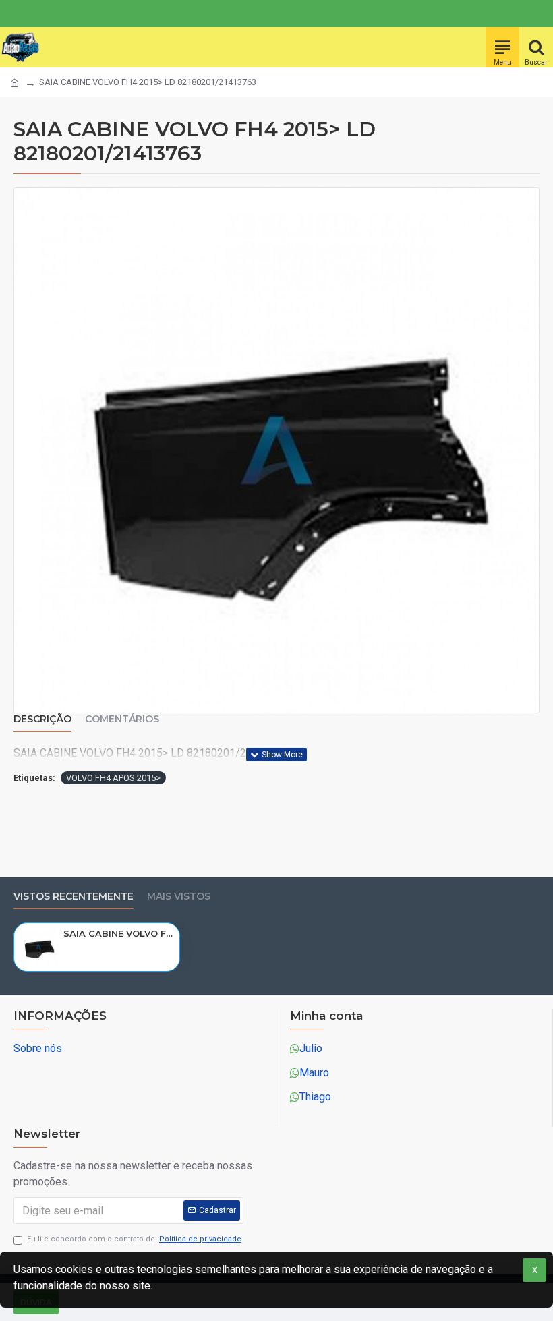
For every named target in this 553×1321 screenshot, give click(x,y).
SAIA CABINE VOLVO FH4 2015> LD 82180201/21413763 (119, 933)
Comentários (122, 719)
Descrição (42, 719)
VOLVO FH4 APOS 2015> (113, 778)
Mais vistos (178, 896)
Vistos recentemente (73, 896)
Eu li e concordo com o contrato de (134, 1239)
